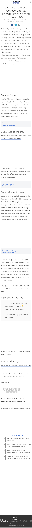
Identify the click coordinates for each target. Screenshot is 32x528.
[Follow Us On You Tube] (31, 520)
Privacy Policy (14, 522)
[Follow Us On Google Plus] (28, 520)
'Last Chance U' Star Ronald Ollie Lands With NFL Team (8, 125)
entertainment (16, 408)
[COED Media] (4, 522)
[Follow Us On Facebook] (21, 520)
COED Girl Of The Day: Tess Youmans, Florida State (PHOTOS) (8, 186)
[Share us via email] (19, 25)
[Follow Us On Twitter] (24, 520)
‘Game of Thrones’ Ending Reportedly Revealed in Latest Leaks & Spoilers (9, 252)
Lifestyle (23, 408)
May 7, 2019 (9, 317)
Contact (14, 520)
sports (28, 408)
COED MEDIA (12, 525)
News (10, 408)
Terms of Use (14, 524)
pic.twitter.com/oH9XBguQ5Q (15, 309)
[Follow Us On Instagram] (26, 520)
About (14, 517)
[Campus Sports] (16, 2)
